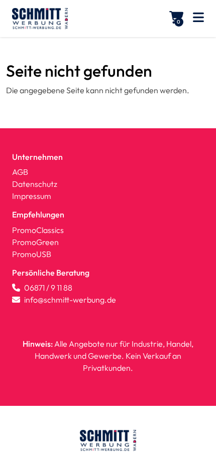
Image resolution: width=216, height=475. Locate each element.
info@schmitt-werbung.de (70, 300)
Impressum (31, 196)
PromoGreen (35, 242)
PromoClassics (38, 230)
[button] (198, 19)
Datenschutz (34, 184)
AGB (20, 172)
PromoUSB (31, 254)
